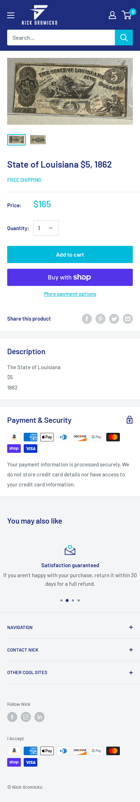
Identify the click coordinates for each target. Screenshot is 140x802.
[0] (126, 15)
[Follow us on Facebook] (12, 717)
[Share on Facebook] (87, 318)
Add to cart (70, 254)
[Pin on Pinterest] (100, 318)
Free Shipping (24, 180)
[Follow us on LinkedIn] (39, 717)
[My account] (112, 15)
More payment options (70, 294)
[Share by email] (128, 318)
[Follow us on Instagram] (26, 717)
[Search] (124, 37)
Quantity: (18, 228)
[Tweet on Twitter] (114, 318)
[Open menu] (10, 15)
